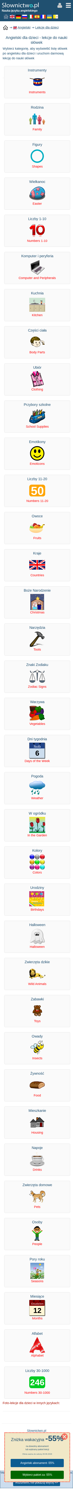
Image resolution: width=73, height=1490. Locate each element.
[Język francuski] (43, 16)
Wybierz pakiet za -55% (37, 1474)
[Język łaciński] (55, 16)
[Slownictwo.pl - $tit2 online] (20, 5)
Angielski (24, 27)
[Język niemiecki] (18, 16)
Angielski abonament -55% (37, 1462)
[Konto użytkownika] (59, 5)
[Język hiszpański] (37, 16)
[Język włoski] (31, 16)
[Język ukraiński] (49, 16)
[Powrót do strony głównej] (5, 28)
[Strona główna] (6, 16)
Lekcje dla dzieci (47, 27)
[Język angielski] (12, 16)
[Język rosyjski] (24, 16)
